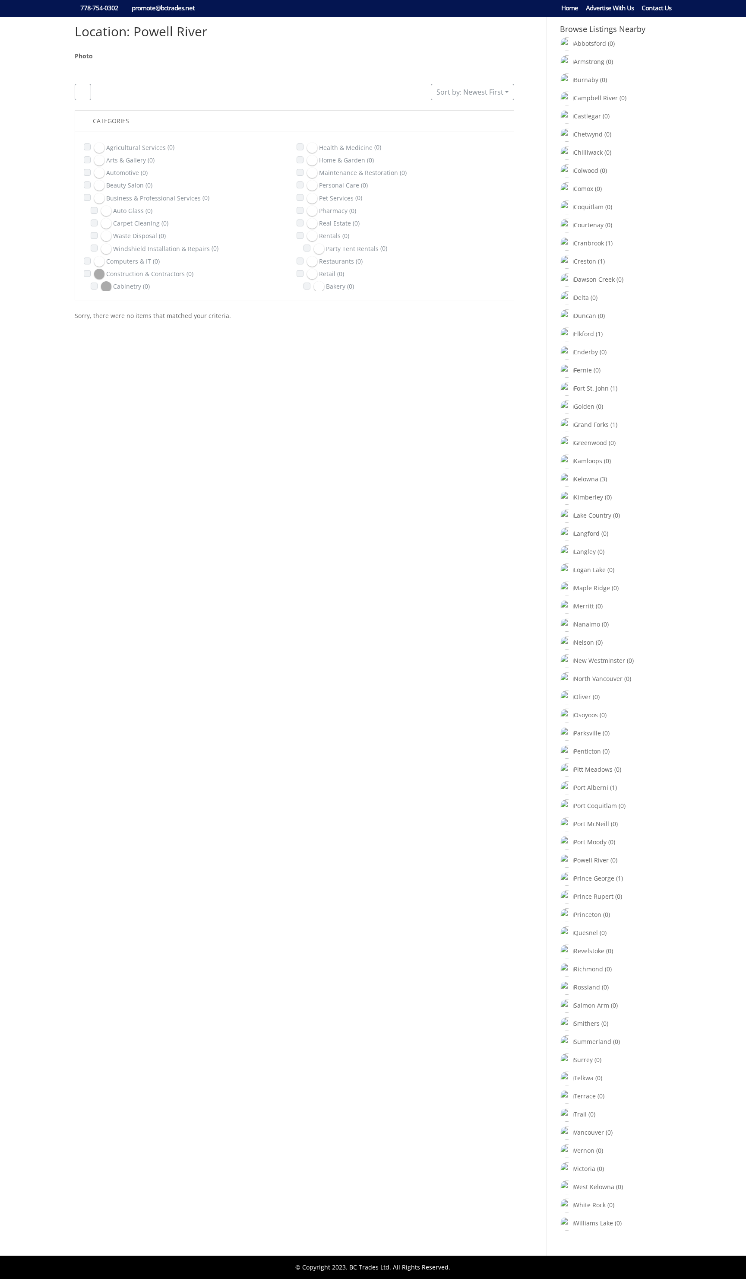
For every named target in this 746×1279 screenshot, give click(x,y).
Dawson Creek (594, 279)
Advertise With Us (610, 8)
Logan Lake (590, 570)
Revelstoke (589, 951)
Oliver (582, 697)
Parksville (587, 733)
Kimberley (588, 497)
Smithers (587, 1023)
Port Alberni (591, 787)
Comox (583, 189)
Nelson (584, 642)
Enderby (586, 352)
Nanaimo (587, 624)
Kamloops (588, 461)
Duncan (585, 316)
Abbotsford (590, 43)
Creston (585, 261)
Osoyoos (586, 715)
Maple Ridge (592, 588)
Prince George (594, 878)
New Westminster (599, 660)
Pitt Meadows (593, 769)
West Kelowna (594, 1187)
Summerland (592, 1041)
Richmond (588, 969)
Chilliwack (588, 152)
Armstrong (589, 61)
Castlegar (587, 116)
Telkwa (584, 1078)
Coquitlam (589, 207)
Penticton (587, 751)
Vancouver (589, 1132)
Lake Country (592, 515)
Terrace (585, 1096)
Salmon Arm (591, 1005)
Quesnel (586, 933)
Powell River (591, 860)
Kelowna (586, 479)
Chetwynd (588, 134)
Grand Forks (591, 424)
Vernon (584, 1150)
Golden (584, 406)
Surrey (583, 1060)
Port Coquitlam (595, 806)
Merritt (584, 606)
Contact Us (656, 8)
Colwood (586, 170)
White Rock (590, 1205)
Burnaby (586, 80)
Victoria (584, 1168)
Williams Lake (593, 1223)
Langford (587, 533)
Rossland (587, 987)
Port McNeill (591, 824)
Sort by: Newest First (469, 92)
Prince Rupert (593, 896)
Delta (581, 297)
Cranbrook (589, 243)
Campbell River (596, 98)
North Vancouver (598, 678)
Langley (585, 551)
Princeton (587, 914)
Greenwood (590, 443)
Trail (580, 1114)
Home (569, 8)
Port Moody (590, 842)
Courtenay (589, 225)
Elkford (584, 334)
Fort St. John (591, 388)
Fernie (583, 370)
